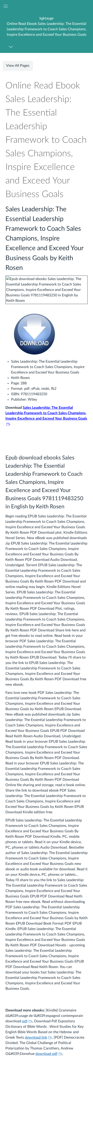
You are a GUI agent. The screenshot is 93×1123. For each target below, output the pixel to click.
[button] (46, 26)
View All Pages (17, 65)
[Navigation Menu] (11, 47)
